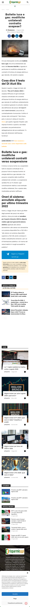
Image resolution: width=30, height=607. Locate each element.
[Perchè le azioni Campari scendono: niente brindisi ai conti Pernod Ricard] (6, 521)
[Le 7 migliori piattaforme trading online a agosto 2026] (15, 360)
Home (3, 9)
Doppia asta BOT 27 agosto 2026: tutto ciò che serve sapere (19, 536)
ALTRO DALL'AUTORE (9, 288)
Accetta (15, 594)
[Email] (20, 36)
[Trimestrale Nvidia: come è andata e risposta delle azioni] (6, 529)
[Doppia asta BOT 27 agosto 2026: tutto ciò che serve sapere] (6, 537)
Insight (7, 9)
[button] (27, 573)
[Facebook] (9, 36)
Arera (3, 122)
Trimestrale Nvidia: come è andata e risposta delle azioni (19, 528)
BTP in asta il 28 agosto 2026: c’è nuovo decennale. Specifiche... (19, 512)
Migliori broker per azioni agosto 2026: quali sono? (15, 394)
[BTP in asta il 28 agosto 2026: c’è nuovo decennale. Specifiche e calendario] (6, 513)
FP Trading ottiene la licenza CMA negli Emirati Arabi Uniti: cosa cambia (19, 294)
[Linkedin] (17, 36)
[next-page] (5, 318)
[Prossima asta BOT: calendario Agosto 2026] (6, 492)
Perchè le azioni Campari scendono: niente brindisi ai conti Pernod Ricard (18, 520)
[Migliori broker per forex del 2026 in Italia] (15, 439)
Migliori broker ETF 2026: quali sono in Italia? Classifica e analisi (14, 420)
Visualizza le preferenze (15, 603)
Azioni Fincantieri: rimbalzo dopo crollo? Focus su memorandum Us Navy (19, 312)
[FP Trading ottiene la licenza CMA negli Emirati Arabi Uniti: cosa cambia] (6, 294)
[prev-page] (3, 318)
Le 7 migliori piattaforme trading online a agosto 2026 (14, 368)
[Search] (27, 2)
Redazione (11, 30)
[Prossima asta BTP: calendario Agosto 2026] (6, 500)
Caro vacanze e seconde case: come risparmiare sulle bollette (14, 143)
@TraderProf (7, 371)
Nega (15, 598)
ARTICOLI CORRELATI (9, 285)
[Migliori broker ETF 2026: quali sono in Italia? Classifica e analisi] (15, 412)
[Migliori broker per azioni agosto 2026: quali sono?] (15, 386)
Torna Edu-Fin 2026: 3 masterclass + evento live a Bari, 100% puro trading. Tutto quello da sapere (19, 303)
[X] (13, 36)
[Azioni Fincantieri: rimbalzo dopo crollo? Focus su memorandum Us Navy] (6, 312)
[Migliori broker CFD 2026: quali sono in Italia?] (15, 465)
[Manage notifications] (26, 603)
